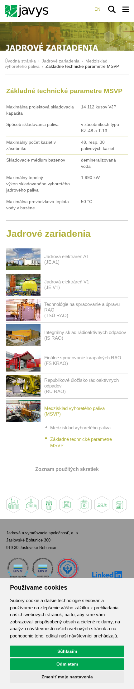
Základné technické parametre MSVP (81, 442)
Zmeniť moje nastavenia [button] (67, 676)
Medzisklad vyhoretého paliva (80, 427)
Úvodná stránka (20, 61)
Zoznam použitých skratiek (67, 469)
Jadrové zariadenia (60, 61)
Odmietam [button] (67, 664)
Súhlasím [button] (67, 651)
